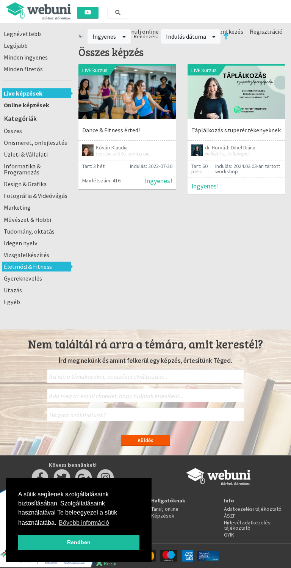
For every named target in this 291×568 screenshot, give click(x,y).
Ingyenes (104, 36)
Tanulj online (164, 508)
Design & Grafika (25, 184)
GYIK (229, 534)
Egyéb (12, 302)
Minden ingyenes (26, 57)
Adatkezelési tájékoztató (253, 508)
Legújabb (16, 45)
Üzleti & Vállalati (26, 154)
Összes (13, 131)
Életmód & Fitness (28, 266)
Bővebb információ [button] (84, 522)
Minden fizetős (23, 69)
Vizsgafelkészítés (26, 255)
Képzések (162, 515)
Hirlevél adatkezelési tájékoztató (248, 525)
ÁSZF (230, 515)
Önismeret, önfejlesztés (35, 142)
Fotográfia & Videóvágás (35, 195)
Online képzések (26, 105)
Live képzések (23, 93)
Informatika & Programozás (22, 169)
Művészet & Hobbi (27, 219)
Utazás (13, 290)
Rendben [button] (79, 542)
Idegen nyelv (21, 243)
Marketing (17, 207)
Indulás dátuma (186, 36)
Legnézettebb (22, 34)
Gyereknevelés (23, 278)
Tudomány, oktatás (29, 231)
